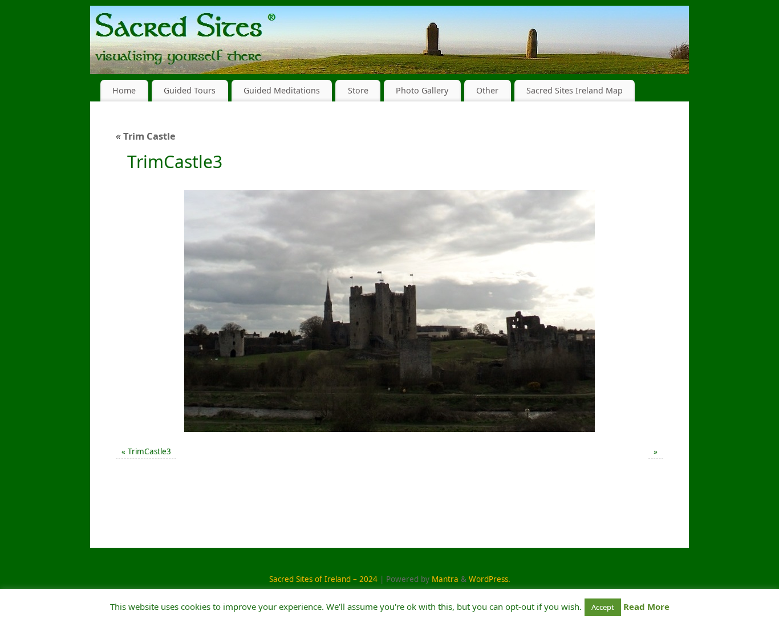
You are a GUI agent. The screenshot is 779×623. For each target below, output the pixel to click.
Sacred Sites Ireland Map (574, 90)
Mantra (445, 579)
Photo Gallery (422, 90)
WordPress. (489, 579)
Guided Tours (190, 90)
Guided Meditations (282, 90)
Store (358, 90)
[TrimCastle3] (389, 311)
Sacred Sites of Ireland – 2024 (323, 579)
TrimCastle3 (149, 451)
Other (487, 90)
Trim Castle (146, 135)
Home (124, 90)
